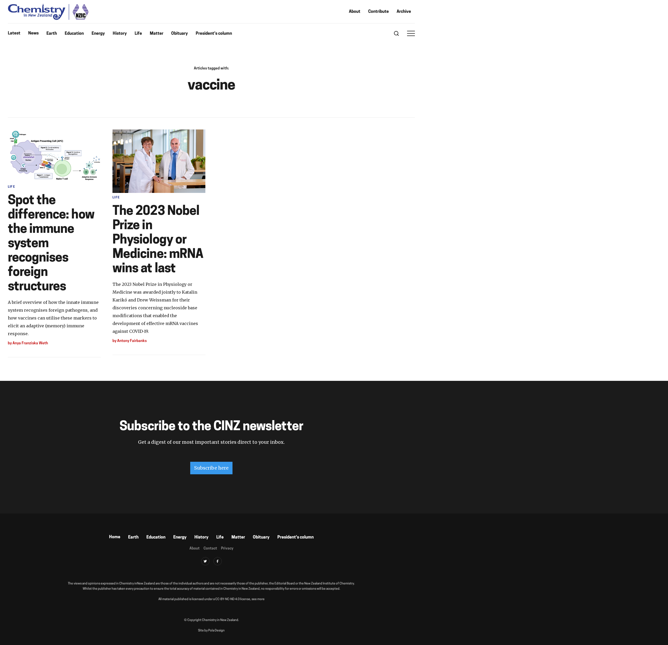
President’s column (214, 34)
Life (138, 34)
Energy (98, 34)
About (354, 12)
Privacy (227, 549)
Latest (14, 33)
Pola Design (216, 630)
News (33, 33)
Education (74, 34)
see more (258, 599)
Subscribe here (211, 468)
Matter (156, 34)
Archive (404, 12)
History (120, 34)
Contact (210, 549)
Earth (51, 34)
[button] (411, 33)
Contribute (378, 12)
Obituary (179, 34)
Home (114, 537)
